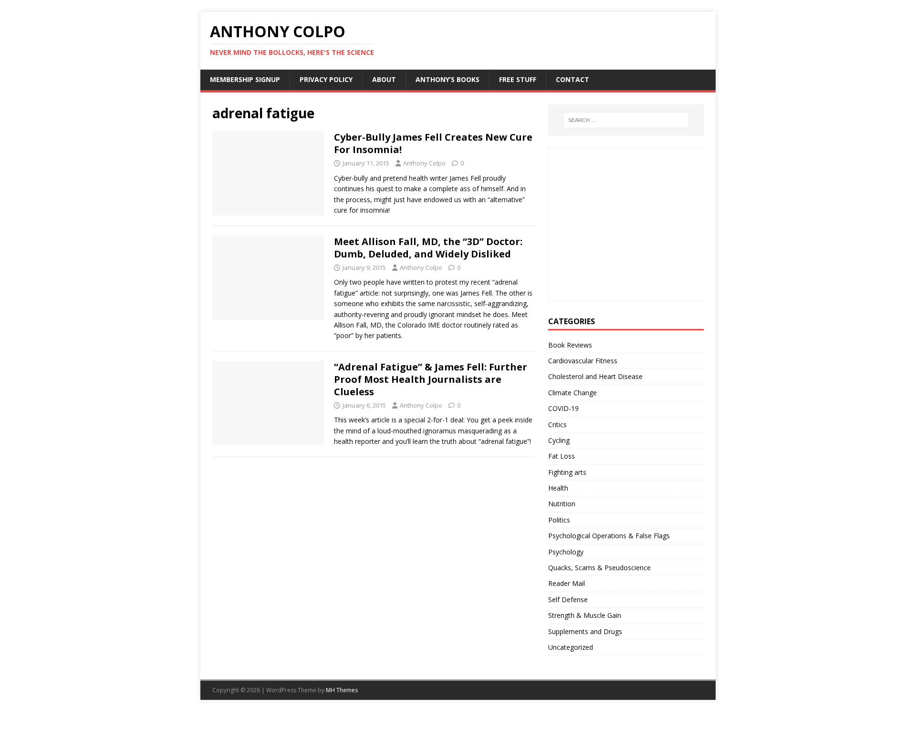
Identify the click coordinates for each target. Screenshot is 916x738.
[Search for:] (626, 120)
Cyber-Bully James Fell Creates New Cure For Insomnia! (433, 143)
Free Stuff (517, 79)
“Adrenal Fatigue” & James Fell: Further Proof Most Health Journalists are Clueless (430, 379)
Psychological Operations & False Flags (609, 535)
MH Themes (342, 690)
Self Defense (568, 599)
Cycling (559, 440)
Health (558, 487)
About (384, 79)
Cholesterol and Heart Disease (595, 376)
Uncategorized (570, 647)
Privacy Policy (326, 79)
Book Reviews (570, 344)
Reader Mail (566, 583)
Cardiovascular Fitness (582, 360)
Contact (572, 79)
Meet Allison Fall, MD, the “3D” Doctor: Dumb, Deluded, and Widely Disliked (428, 247)
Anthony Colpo (424, 163)
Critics (557, 424)
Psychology (565, 551)
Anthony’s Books (447, 79)
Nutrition (561, 503)
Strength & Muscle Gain (584, 615)
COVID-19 (563, 408)
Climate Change (572, 392)
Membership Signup (245, 79)
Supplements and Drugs (585, 631)
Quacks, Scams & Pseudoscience (599, 567)
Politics (559, 519)
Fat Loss (561, 456)
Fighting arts (567, 472)
